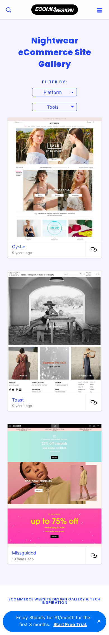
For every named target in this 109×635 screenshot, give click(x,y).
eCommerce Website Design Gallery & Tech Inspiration (54, 601)
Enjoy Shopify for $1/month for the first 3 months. (53, 621)
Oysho (18, 246)
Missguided (24, 553)
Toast (18, 400)
